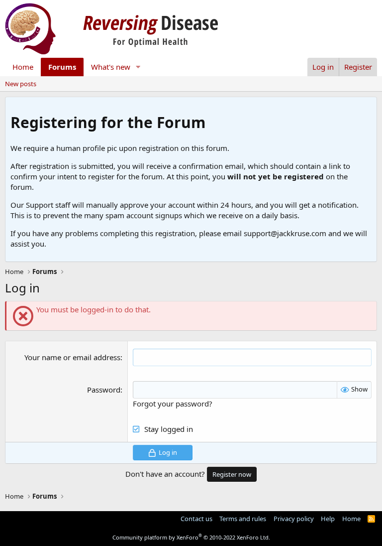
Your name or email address (72, 357)
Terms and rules (242, 518)
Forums (62, 67)
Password (103, 390)
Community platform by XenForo (191, 537)
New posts (20, 83)
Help (328, 518)
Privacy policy (294, 518)
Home (22, 67)
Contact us (196, 518)
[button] (138, 67)
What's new (110, 67)
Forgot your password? (172, 404)
